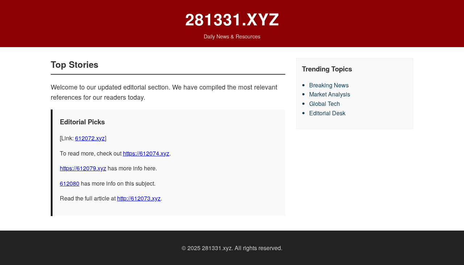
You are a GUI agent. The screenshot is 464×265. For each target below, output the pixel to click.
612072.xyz (90, 138)
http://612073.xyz (139, 198)
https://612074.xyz (146, 153)
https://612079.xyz (83, 168)
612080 (69, 183)
